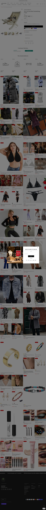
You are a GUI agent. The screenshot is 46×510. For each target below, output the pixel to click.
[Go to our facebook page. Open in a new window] (26, 260)
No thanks (31, 258)
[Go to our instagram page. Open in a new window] (28, 260)
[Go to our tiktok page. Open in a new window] (32, 260)
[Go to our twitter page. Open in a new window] (30, 260)
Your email (26, 253)
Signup (31, 256)
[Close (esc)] (37, 247)
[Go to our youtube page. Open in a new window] (34, 260)
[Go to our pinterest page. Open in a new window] (35, 260)
